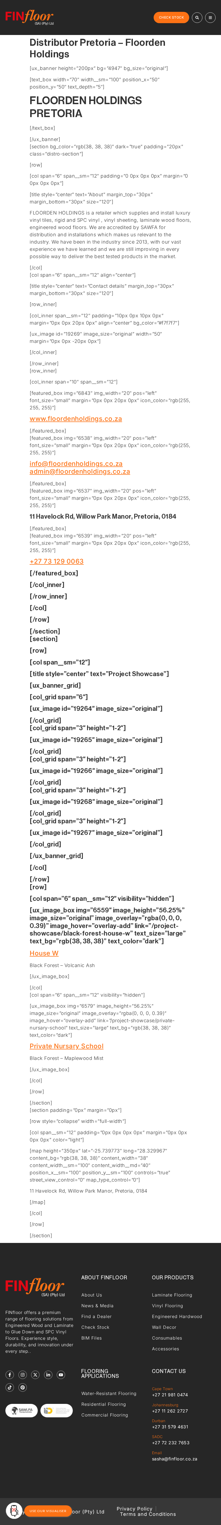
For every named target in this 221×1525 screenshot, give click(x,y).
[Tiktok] (9, 1387)
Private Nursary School (66, 1046)
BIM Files (91, 1338)
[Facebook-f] (9, 1375)
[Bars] (210, 17)
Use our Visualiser (48, 1511)
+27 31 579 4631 (170, 1426)
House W (44, 953)
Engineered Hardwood (177, 1316)
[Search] (197, 17)
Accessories (165, 1348)
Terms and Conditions (148, 1514)
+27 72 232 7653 (171, 1442)
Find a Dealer (96, 1316)
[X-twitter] (35, 1375)
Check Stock (95, 1327)
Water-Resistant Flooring (109, 1393)
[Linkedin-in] (48, 1375)
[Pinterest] (22, 1387)
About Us (91, 1295)
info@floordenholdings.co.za (76, 464)
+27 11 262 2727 (170, 1411)
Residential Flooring (103, 1404)
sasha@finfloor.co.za (175, 1458)
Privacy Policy (135, 1509)
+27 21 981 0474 (170, 1394)
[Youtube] (61, 1375)
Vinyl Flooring (167, 1305)
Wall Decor (164, 1327)
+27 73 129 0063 (57, 561)
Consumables (167, 1338)
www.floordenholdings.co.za (76, 419)
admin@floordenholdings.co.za (80, 471)
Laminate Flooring (172, 1295)
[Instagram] (22, 1375)
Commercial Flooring (104, 1415)
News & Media (97, 1305)
